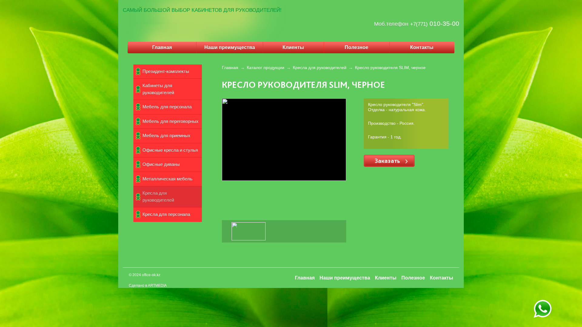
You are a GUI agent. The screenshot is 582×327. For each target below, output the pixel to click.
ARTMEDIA (157, 285)
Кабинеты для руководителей (158, 89)
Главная (162, 47)
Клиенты (293, 47)
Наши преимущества (229, 47)
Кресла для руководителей (158, 196)
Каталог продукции (265, 67)
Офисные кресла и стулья (170, 150)
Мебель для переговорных (170, 121)
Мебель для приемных (166, 135)
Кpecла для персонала (166, 214)
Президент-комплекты (165, 71)
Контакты (421, 47)
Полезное (356, 47)
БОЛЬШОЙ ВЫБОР (167, 10)
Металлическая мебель (167, 178)
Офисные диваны (161, 164)
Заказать (388, 160)
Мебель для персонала (167, 106)
